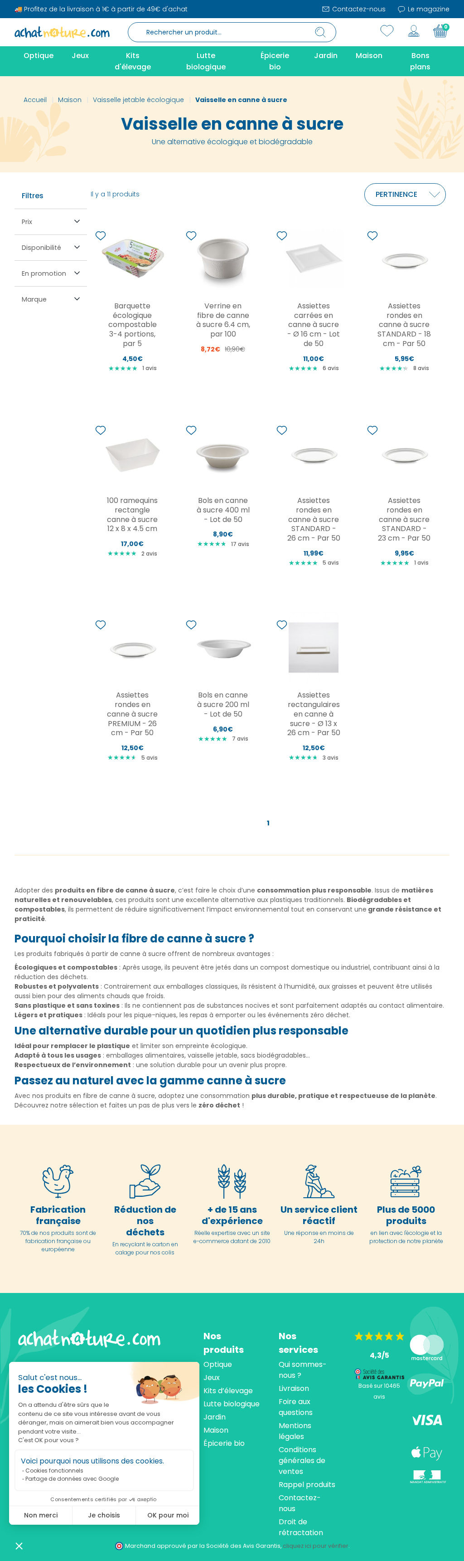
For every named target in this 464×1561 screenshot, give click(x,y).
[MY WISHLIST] (387, 31)
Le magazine (428, 9)
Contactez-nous (358, 9)
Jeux (211, 1377)
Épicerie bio (224, 1443)
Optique (217, 1364)
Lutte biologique (231, 1404)
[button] (19, 1545)
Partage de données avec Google (72, 1479)
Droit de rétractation (301, 1527)
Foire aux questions (296, 1407)
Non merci (41, 1515)
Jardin (214, 1417)
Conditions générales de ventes (302, 1460)
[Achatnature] (62, 31)
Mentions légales (295, 1431)
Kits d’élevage (228, 1390)
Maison (215, 1430)
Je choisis (104, 1515)
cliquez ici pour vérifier (315, 1546)
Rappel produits (307, 1484)
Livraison (294, 1388)
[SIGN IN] (414, 31)
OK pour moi (167, 1515)
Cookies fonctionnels (54, 1470)
